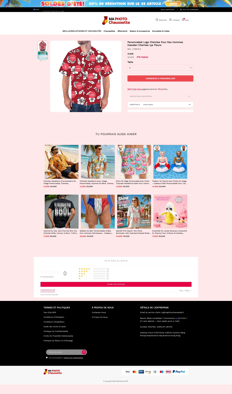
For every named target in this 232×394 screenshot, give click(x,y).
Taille (130, 62)
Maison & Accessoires (140, 31)
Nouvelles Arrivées (160, 31)
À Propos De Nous (100, 317)
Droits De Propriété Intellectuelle (58, 336)
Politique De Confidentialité (56, 331)
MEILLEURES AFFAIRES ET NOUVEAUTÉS (82, 31)
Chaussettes (109, 31)
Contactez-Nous (99, 312)
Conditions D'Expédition (54, 322)
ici (176, 318)
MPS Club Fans (134, 89)
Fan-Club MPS (50, 312)
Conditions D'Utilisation (54, 317)
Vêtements (122, 31)
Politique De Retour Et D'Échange (58, 341)
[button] (53, 76)
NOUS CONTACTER (167, 9)
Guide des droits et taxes (55, 326)
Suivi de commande (190, 9)
